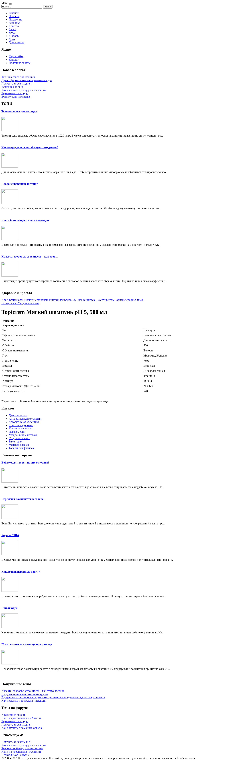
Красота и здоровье (21, 425)
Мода (12, 32)
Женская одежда (19, 444)
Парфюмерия (17, 431)
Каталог (14, 59)
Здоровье (14, 22)
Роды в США (10, 535)
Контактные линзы (20, 428)
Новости (14, 16)
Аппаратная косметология (25, 418)
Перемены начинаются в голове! (22, 499)
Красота (14, 26)
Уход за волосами (19, 438)
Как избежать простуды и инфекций (25, 220)
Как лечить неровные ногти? (20, 571)
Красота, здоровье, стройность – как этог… (29, 256)
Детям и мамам (18, 415)
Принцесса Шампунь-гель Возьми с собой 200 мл (112, 299)
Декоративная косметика (24, 421)
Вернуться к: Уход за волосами (20, 303)
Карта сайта (16, 56)
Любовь (14, 35)
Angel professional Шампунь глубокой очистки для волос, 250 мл (41, 299)
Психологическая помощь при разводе (26, 644)
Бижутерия (15, 441)
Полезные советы (20, 62)
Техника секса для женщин (19, 111)
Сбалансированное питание (19, 183)
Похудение (15, 19)
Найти (47, 6)
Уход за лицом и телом (23, 434)
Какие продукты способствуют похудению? (29, 147)
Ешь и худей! (9, 607)
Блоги (12, 29)
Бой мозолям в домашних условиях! (25, 462)
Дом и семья (16, 42)
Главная (14, 13)
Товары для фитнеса (21, 448)
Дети (12, 39)
